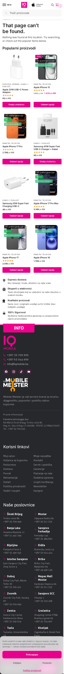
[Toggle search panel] (52, 5)
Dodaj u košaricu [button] (16, 104)
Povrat (7, 473)
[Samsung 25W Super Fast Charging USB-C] (16, 183)
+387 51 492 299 (12, 535)
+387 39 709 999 (16, 428)
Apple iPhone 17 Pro (12, 146)
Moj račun (9, 456)
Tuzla (10, 627)
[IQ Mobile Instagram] (13, 371)
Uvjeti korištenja (43, 482)
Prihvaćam (32, 654)
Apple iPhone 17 (10, 257)
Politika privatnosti (32, 670)
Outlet (7, 482)
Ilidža (41, 545)
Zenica (11, 610)
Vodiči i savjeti (11, 490)
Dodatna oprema (11, 84)
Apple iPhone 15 (42, 87)
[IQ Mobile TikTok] (21, 371)
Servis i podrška (42, 464)
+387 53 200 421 (12, 587)
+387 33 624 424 (43, 552)
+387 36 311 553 (43, 587)
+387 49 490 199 (43, 570)
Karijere (38, 490)
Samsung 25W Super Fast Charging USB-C (15, 204)
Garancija (38, 469)
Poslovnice (9, 464)
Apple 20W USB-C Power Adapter (15, 91)
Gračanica (44, 610)
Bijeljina (12, 545)
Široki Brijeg (14, 514)
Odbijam (17, 663)
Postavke (47, 663)
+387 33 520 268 (43, 601)
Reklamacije (10, 477)
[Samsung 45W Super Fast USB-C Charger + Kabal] (48, 126)
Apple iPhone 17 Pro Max (46, 203)
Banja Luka (13, 528)
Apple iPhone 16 (42, 257)
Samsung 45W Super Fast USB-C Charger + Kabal (47, 147)
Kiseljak (43, 627)
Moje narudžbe (42, 456)
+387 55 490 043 (12, 552)
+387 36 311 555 (43, 521)
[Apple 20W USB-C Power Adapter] (16, 67)
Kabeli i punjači (42, 143)
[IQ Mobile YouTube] (29, 371)
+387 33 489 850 (43, 538)
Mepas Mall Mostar (45, 578)
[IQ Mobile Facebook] (6, 371)
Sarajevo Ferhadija (44, 529)
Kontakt (38, 460)
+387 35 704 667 (43, 621)
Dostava (8, 469)
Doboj (11, 576)
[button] (58, 5)
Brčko (41, 559)
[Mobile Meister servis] (32, 385)
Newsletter (40, 486)
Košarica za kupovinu (15, 460)
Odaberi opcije (47, 104)
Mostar (42, 514)
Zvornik (12, 593)
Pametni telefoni (42, 84)
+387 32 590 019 (12, 621)
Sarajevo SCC (46, 593)
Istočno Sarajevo (17, 559)
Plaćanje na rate (42, 473)
